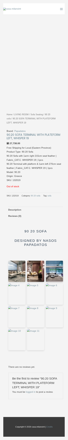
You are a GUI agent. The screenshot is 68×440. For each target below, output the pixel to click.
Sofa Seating (37, 114)
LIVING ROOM (21, 114)
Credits (49, 427)
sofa (49, 196)
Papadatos (20, 131)
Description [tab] (14, 210)
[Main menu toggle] (61, 9)
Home (9, 114)
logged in (30, 392)
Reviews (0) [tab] (14, 216)
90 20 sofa (35, 196)
